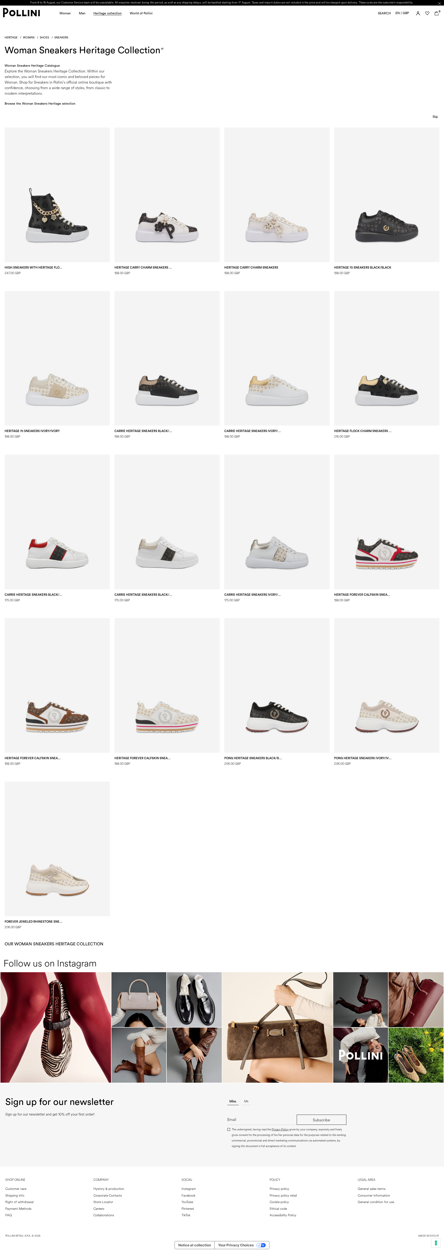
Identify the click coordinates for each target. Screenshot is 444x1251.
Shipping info (14, 1195)
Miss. (233, 1101)
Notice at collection (194, 1245)
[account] (418, 13)
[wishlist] (427, 13)
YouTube (187, 1202)
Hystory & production (108, 1189)
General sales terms (371, 1189)
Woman (65, 13)
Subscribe (321, 1120)
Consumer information (374, 1195)
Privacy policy (279, 1189)
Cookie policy (279, 1202)
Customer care (15, 1189)
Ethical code (278, 1209)
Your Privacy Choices (236, 1245)
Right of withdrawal (19, 1202)
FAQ (8, 1215)
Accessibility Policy (283, 1215)
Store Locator (103, 1202)
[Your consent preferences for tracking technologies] (436, 1242)
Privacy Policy (280, 1130)
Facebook (188, 1195)
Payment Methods (18, 1209)
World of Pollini (141, 13)
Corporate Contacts (107, 1195)
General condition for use (376, 1202)
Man (82, 13)
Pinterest (188, 1209)
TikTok (186, 1215)
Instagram (189, 1189)
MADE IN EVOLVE (428, 1236)
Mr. (246, 1101)
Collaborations (103, 1215)
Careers (98, 1209)
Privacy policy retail (283, 1195)
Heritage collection (107, 13)
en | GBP (402, 13)
